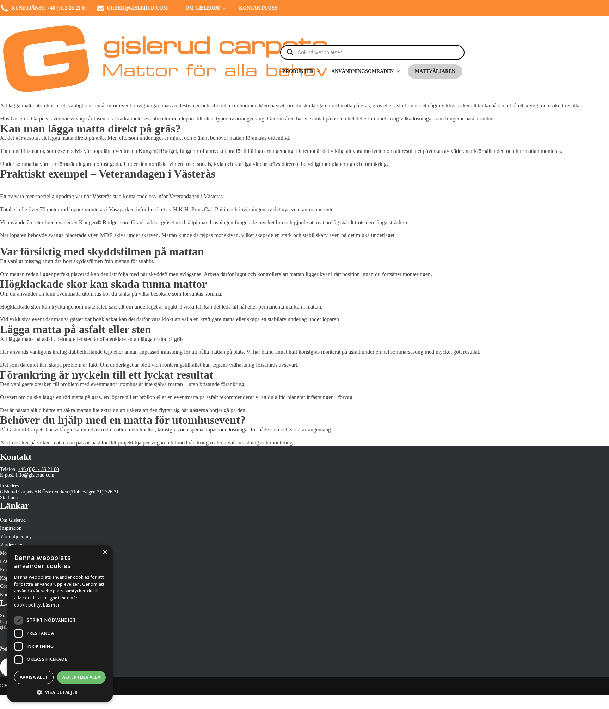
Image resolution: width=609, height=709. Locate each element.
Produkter (298, 71)
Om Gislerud (203, 8)
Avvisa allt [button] (34, 677)
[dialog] (60, 623)
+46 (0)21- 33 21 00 (38, 469)
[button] (60, 692)
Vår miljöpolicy (16, 536)
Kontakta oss (258, 8)
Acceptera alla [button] (81, 677)
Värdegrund (12, 544)
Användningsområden (362, 71)
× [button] (104, 552)
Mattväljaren (435, 71)
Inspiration (10, 528)
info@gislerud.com (35, 475)
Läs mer (51, 605)
